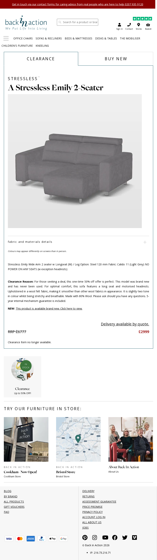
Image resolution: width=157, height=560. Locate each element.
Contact (129, 29)
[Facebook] (115, 538)
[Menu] (6, 39)
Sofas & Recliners (49, 38)
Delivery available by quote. (125, 324)
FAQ (6, 512)
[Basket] (9, 538)
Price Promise (92, 507)
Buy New (116, 58)
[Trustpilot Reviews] (142, 19)
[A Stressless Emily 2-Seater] (79, 161)
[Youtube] (105, 538)
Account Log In (93, 517)
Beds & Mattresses (78, 38)
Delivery (88, 491)
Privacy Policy (92, 512)
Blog (7, 491)
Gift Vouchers (14, 507)
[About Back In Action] (130, 477)
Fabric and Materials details (30, 242)
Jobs (85, 527)
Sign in (119, 29)
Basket (148, 29)
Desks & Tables (106, 38)
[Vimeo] (134, 538)
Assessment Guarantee (99, 501)
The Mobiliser (130, 38)
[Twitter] (125, 538)
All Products (14, 501)
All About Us (91, 522)
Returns (88, 496)
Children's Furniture (17, 45)
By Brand (10, 496)
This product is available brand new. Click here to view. (49, 308)
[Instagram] (94, 538)
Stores (139, 29)
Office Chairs (23, 38)
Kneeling (42, 45)
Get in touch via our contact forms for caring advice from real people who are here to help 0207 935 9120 (77, 4)
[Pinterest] (84, 538)
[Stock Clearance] (26, 23)
